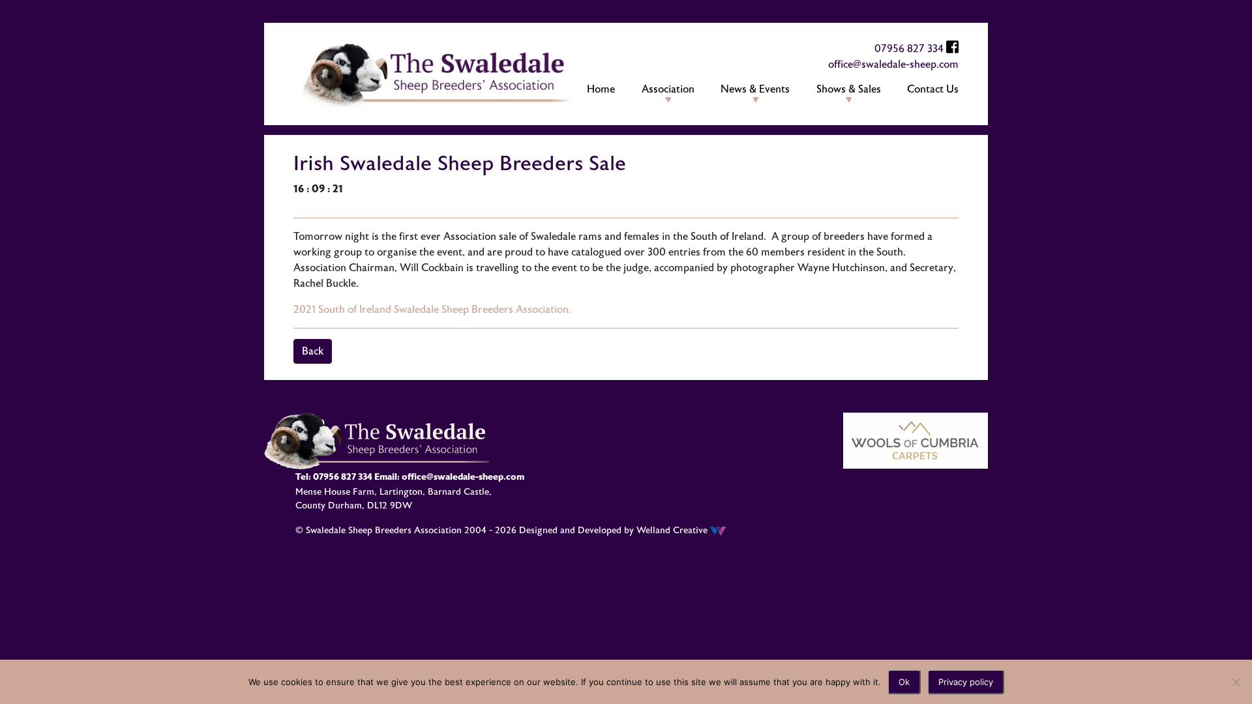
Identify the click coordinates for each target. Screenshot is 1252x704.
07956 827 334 (909, 48)
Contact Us (933, 89)
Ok (904, 682)
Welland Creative (673, 530)
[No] (1235, 681)
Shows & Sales (848, 89)
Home (601, 89)
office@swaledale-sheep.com (893, 64)
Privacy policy (965, 682)
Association (668, 89)
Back (312, 351)
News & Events (755, 89)
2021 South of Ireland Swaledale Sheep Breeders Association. (432, 309)
